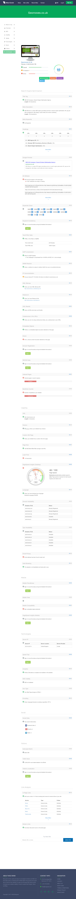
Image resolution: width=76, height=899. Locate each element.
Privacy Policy (61, 890)
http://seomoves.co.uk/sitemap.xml (32, 288)
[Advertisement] (47, 31)
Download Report (45, 78)
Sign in (28, 228)
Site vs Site (26, 2)
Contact (43, 2)
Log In (62, 2)
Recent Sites (35, 2)
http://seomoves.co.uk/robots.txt (31, 300)
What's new (60, 885)
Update (53, 78)
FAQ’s (26, 806)
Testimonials (28, 814)
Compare (60, 78)
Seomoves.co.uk (26, 62)
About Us (27, 808)
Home (19, 2)
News (26, 811)
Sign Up (69, 2)
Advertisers (60, 892)
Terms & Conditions (63, 888)
